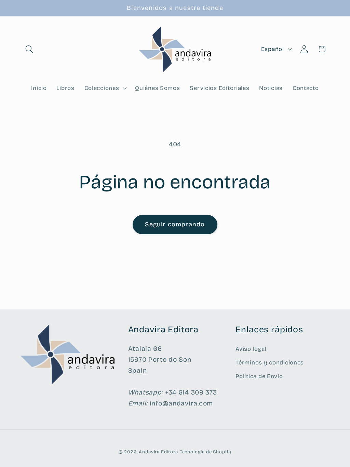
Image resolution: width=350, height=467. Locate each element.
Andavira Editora (158, 452)
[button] (30, 49)
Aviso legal (250, 348)
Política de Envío (259, 376)
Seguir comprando (175, 224)
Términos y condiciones (269, 362)
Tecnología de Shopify (206, 452)
